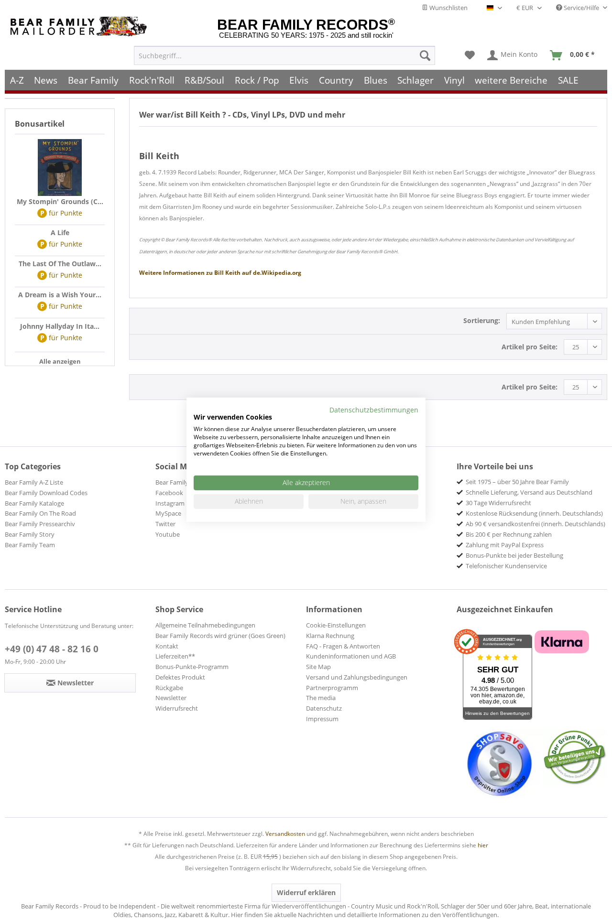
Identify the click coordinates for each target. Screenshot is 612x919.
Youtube (167, 534)
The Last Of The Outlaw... (60, 263)
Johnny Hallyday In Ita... (59, 326)
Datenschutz (324, 708)
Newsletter (170, 697)
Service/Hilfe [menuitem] (581, 7)
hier (483, 845)
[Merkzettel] (470, 55)
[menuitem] (284, 55)
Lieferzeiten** (175, 656)
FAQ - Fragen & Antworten (343, 646)
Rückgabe (169, 687)
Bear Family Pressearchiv (40, 523)
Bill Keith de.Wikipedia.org (220, 273)
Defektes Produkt (180, 677)
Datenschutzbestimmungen (373, 409)
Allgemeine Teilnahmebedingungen (205, 625)
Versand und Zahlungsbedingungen (356, 677)
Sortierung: (481, 320)
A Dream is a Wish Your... (59, 294)
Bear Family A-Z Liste (34, 482)
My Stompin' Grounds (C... (60, 201)
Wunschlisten (448, 7)
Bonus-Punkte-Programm (192, 666)
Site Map (318, 666)
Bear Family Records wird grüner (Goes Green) (220, 635)
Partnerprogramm (332, 687)
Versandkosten (285, 834)
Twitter (165, 523)
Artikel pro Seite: (529, 346)
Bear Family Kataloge (34, 503)
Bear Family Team (30, 545)
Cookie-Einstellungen (336, 625)
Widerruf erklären (306, 892)
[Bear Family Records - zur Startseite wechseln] (80, 26)
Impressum (322, 718)
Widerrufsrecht (176, 708)
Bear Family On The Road (40, 513)
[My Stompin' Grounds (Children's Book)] (60, 167)
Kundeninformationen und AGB (351, 656)
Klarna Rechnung (330, 635)
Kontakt (166, 646)
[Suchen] (425, 55)
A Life (60, 232)
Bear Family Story (30, 534)
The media (321, 697)
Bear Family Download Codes (46, 492)
